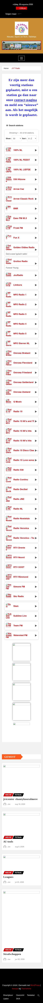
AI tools (8, 841)
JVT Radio (16, 68)
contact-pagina (25, 100)
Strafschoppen (12, 954)
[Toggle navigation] (21, 58)
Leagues (8, 876)
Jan (9, 804)
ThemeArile (26, 988)
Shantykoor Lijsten (8, 997)
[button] (38, 995)
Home (6, 68)
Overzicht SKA (20, 997)
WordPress (35, 985)
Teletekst (31, 995)
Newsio (15, 988)
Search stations (16, 125)
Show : (9, 138)
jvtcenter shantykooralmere (20, 799)
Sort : (24, 138)
